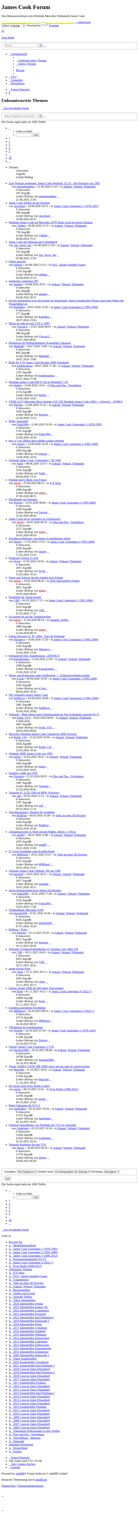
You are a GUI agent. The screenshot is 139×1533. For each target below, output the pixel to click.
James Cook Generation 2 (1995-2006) (76, 307)
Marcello (19, 1069)
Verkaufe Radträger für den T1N (27, 1144)
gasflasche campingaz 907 (24, 281)
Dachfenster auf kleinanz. (23, 499)
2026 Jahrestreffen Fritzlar (65, 580)
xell (19, 795)
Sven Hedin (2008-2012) (64, 1089)
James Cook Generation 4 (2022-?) (72, 991)
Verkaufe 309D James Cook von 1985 (30, 753)
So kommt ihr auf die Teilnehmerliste (30, 616)
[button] (10, 128)
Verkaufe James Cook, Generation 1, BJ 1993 (35, 460)
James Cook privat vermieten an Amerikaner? (35, 518)
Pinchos (18, 404)
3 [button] (9, 144)
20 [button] (10, 157)
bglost (17, 756)
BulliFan (22, 815)
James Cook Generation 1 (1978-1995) (76, 206)
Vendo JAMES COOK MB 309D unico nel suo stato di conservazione (49, 1066)
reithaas (18, 264)
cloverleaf (19, 206)
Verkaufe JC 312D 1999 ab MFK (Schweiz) (34, 792)
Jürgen (17, 541)
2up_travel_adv (22, 245)
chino (20, 971)
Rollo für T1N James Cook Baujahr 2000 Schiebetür (39, 362)
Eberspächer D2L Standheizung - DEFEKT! (34, 655)
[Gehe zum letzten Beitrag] (58, 196)
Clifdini (21, 225)
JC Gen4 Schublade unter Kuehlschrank (32, 851)
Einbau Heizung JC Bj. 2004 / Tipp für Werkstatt (37, 636)
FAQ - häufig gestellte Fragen (68, 264)
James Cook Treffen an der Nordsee (29, 202)
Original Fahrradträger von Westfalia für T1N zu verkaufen (42, 1125)
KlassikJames (21, 659)
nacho (17, 1089)
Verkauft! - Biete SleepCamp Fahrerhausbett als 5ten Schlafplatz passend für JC (54, 714)
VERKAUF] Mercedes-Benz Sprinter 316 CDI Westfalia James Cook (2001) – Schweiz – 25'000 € (66, 401)
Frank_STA (23, 717)
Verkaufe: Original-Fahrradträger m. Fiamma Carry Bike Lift (43, 949)
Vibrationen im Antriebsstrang (26, 1027)
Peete (20, 991)
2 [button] (9, 141)
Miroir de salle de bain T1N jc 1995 (29, 323)
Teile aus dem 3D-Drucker (71, 815)
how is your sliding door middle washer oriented (36, 440)
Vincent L (22, 326)
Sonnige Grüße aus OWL (23, 773)
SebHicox (19, 698)
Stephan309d (21, 1050)
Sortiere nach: (46, 1171)
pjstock (21, 444)
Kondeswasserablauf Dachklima (27, 1007)
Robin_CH (20, 737)
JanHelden (20, 1108)
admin (17, 483)
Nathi (20, 463)
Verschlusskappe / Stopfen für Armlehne (32, 812)
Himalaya (19, 639)
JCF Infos (55, 483)
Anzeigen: (10, 1171)
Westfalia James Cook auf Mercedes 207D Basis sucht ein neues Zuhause (51, 222)
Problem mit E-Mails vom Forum (28, 479)
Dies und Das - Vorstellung (65, 385)
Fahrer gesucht (17, 261)
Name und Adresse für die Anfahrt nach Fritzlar (36, 577)
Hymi (17, 561)
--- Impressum (83, 22)
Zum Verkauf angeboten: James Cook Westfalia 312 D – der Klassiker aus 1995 (54, 183)
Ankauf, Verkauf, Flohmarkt (79, 186)
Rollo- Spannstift (18, 421)
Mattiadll (19, 346)
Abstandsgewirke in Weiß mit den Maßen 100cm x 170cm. (42, 831)
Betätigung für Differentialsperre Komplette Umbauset (40, 343)
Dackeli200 (20, 913)
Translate (54, 25)
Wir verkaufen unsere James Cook (28, 694)
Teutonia (19, 776)
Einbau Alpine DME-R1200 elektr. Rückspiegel (36, 988)
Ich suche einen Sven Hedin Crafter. (29, 1085)
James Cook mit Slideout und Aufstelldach (33, 241)
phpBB (20, 1473)
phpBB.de (41, 1479)
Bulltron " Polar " (19, 929)
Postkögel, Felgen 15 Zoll (23, 558)
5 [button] (9, 151)
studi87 (21, 835)
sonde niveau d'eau (19, 968)
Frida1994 (22, 424)
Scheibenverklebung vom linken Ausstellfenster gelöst (39, 538)
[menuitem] (31, 60)
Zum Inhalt (7, 37)
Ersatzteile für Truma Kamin (25, 597)
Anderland (22, 1128)
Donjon (18, 502)
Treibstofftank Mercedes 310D (26, 910)
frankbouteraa (24, 365)
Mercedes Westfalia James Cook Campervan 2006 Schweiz (43, 734)
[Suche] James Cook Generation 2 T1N (31, 1046)
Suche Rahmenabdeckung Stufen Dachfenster (35, 890)
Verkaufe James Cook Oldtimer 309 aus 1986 (35, 870)
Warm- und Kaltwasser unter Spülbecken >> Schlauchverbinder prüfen (49, 675)
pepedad (18, 874)
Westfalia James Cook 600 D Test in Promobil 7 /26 (38, 382)
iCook (20, 678)
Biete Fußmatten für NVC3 (24, 1105)
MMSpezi (22, 854)
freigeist (21, 932)
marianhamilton (25, 186)
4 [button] (9, 148)
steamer (18, 284)
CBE (17, 600)
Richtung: (97, 1171)
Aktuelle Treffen (59, 619)
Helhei (17, 385)
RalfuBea (19, 307)
